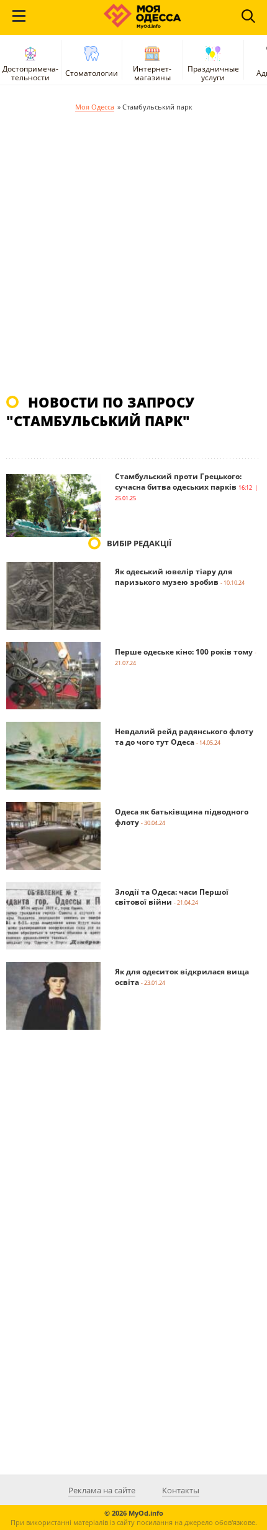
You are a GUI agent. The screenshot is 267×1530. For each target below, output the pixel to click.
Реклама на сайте (101, 1490)
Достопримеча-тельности (30, 73)
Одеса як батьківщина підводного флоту (181, 817)
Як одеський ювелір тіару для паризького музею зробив (173, 576)
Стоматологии (91, 73)
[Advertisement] (133, 252)
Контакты (180, 1490)
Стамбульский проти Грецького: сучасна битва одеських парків (178, 481)
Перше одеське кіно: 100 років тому (184, 651)
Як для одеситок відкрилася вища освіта (182, 976)
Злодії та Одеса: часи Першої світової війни (172, 897)
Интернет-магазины (152, 73)
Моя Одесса (94, 106)
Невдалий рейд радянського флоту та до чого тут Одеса (184, 736)
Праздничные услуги (213, 73)
